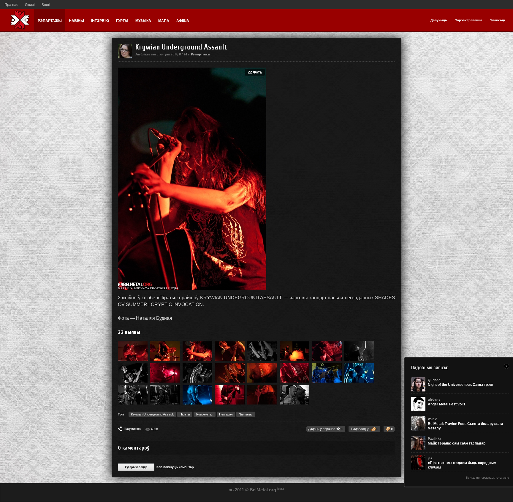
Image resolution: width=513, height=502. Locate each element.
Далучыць (438, 20)
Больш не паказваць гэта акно (487, 477)
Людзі (30, 5)
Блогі (46, 5)
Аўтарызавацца (136, 467)
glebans (434, 399)
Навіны (76, 21)
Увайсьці (497, 20)
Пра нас (11, 5)
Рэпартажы (50, 21)
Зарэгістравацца (468, 20)
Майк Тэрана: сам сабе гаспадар (456, 443)
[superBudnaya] (125, 57)
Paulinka (434, 438)
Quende (434, 380)
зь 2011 (236, 489)
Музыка (143, 21)
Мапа (163, 21)
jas (430, 458)
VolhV (432, 419)
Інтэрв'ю (100, 21)
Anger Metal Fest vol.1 (447, 404)
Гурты (122, 21)
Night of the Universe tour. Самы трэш (460, 385)
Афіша (182, 21)
